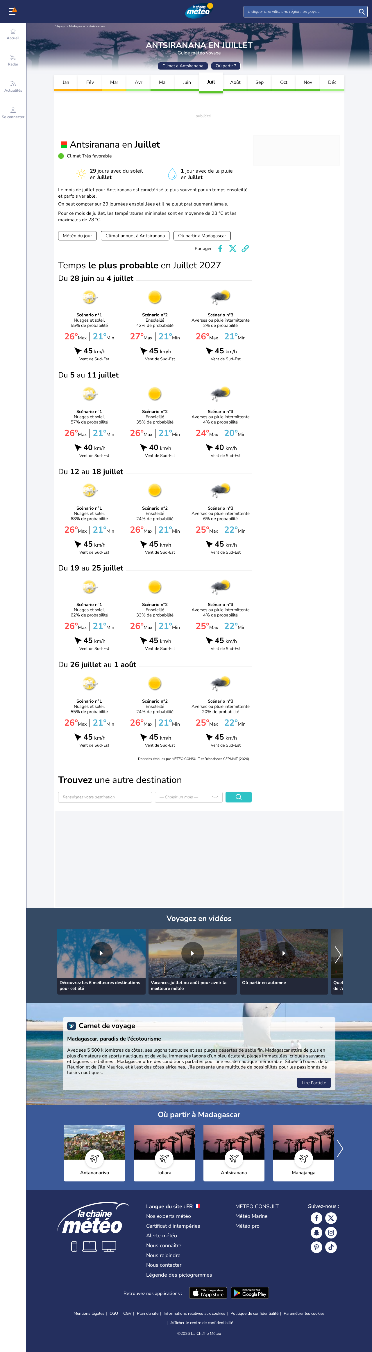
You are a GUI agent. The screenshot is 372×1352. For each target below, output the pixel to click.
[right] (338, 955)
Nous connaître (163, 1245)
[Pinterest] (316, 1247)
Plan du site (147, 1313)
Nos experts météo (168, 1216)
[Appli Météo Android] (250, 1293)
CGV (127, 1313)
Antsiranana (97, 26)
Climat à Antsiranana (182, 66)
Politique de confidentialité (254, 1313)
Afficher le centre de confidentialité (201, 1323)
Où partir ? (226, 66)
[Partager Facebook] (220, 248)
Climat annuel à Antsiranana (135, 236)
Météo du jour (77, 236)
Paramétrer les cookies (304, 1313)
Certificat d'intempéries (173, 1225)
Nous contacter (163, 1264)
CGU (114, 1313)
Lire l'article (314, 1083)
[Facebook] (316, 1218)
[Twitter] (331, 1218)
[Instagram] (331, 1232)
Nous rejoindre (163, 1255)
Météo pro (247, 1225)
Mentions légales (89, 1313)
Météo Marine (251, 1216)
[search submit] (362, 11)
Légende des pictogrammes (179, 1274)
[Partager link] (245, 248)
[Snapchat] (316, 1232)
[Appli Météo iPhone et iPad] (208, 1293)
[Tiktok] (331, 1247)
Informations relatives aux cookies (194, 1313)
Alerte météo (161, 1235)
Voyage (60, 26)
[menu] (13, 11)
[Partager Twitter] (233, 248)
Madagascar (77, 26)
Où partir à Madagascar (202, 236)
